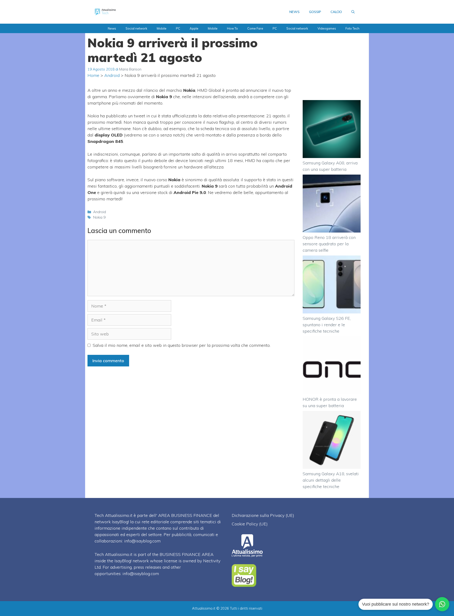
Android (112, 75)
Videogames (327, 28)
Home (93, 75)
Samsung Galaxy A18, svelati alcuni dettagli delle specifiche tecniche (331, 480)
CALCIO (336, 12)
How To (232, 28)
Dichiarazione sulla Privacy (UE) (263, 515)
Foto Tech (352, 28)
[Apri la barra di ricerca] (353, 12)
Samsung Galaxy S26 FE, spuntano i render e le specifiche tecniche (327, 325)
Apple (194, 28)
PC (178, 28)
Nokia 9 (99, 217)
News (112, 28)
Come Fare (255, 28)
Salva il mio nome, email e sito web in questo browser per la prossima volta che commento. (182, 345)
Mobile (161, 28)
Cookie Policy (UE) (250, 524)
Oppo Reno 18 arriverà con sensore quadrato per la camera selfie (329, 244)
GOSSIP (315, 12)
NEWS (294, 12)
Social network (136, 28)
